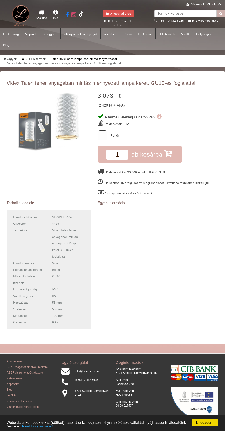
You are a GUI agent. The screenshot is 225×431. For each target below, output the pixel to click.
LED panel (145, 34)
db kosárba (147, 154)
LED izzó (126, 34)
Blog (6, 45)
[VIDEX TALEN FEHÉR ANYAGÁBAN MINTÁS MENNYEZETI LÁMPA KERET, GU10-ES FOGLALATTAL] (49, 122)
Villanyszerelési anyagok (81, 34)
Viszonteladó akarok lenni (23, 406)
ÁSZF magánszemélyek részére (27, 367)
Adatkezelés (14, 361)
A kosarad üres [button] (120, 13)
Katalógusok (14, 378)
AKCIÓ (185, 34)
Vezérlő (108, 34)
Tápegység (50, 34)
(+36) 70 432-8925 (171, 20)
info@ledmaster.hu (205, 20)
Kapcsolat (13, 384)
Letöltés (12, 395)
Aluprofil (30, 34)
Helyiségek (203, 34)
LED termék (166, 34)
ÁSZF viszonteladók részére (25, 372)
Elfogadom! (205, 422)
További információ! (37, 426)
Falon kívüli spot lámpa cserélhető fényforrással (84, 59)
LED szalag (11, 34)
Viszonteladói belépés (206, 4)
